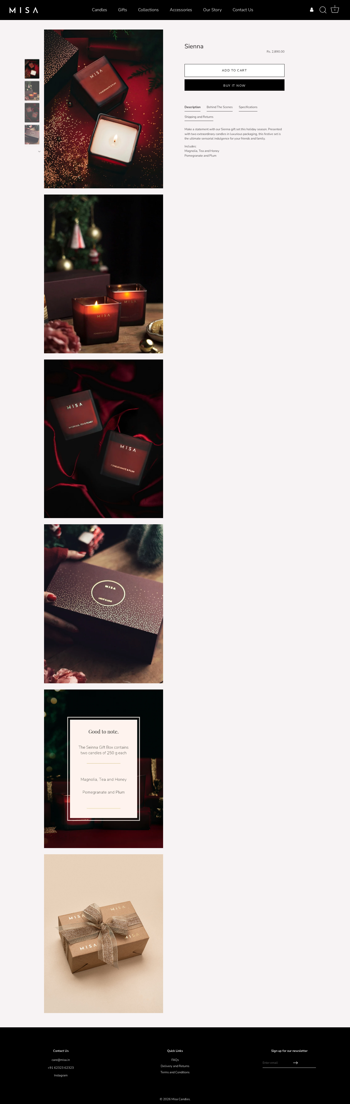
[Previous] (19, 99)
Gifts (122, 10)
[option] (32, 70)
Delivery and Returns (175, 1066)
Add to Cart (234, 70)
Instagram (61, 1075)
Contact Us (243, 10)
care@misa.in (61, 1060)
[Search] (323, 10)
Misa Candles (180, 1099)
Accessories (181, 10)
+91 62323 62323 (61, 1068)
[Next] (39, 151)
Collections (148, 10)
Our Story (212, 10)
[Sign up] (295, 1062)
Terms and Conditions (175, 1072)
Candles (99, 10)
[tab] (192, 108)
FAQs (175, 1060)
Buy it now (234, 86)
